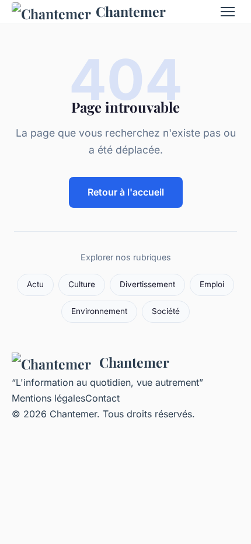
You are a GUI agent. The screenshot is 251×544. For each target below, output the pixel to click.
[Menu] (227, 11)
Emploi (212, 284)
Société (166, 311)
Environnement (99, 311)
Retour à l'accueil (126, 192)
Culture (81, 284)
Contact (102, 398)
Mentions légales (48, 398)
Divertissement (147, 284)
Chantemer (131, 11)
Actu (35, 284)
